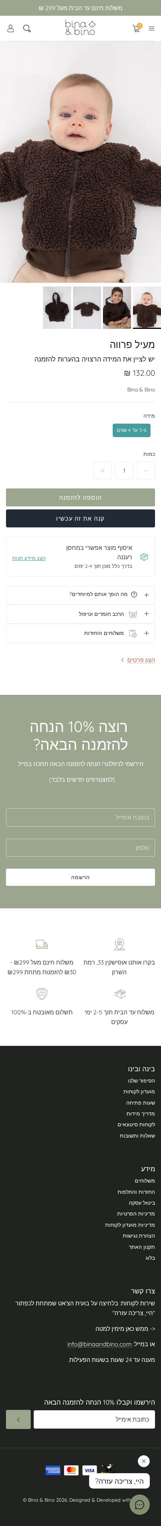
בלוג (150, 1257)
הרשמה (80, 877)
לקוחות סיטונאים (136, 1124)
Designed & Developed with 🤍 (104, 1500)
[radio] (132, 430)
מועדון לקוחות (139, 1091)
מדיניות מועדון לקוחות (130, 1224)
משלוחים (145, 1180)
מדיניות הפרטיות (136, 1213)
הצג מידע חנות (29, 558)
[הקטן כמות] (146, 470)
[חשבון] (10, 28)
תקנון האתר (142, 1247)
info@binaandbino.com (99, 1344)
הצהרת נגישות (139, 1235)
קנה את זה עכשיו (80, 518)
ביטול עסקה (142, 1202)
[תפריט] (151, 28)
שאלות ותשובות (137, 1135)
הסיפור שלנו (141, 1080)
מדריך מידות (141, 1113)
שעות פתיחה (140, 1102)
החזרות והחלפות (136, 1192)
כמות (149, 454)
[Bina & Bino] (80, 27)
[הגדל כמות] (103, 470)
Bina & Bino (141, 389)
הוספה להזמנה (80, 497)
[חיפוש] (26, 28)
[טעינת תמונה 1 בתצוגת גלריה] (80, 162)
